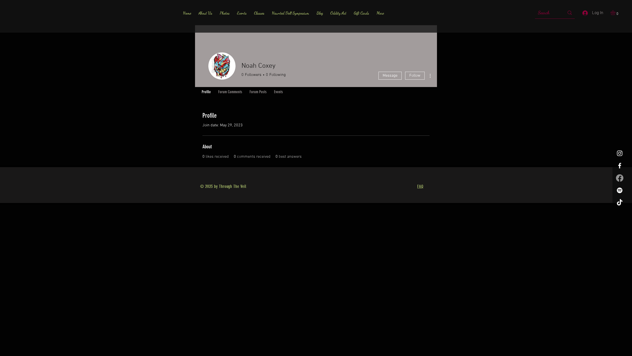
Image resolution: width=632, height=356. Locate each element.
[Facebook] (619, 178)
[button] (616, 12)
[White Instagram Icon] (619, 153)
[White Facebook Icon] (619, 165)
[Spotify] (619, 190)
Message (390, 75)
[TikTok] (619, 202)
